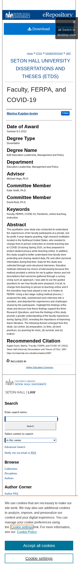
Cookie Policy (27, 532)
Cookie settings (22, 527)
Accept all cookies (39, 545)
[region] (39, 532)
